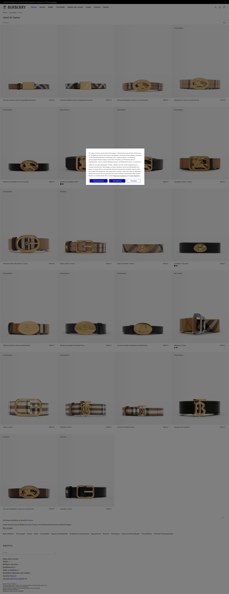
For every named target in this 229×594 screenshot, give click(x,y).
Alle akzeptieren (98, 181)
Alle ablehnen (117, 181)
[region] (115, 166)
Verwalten (134, 181)
